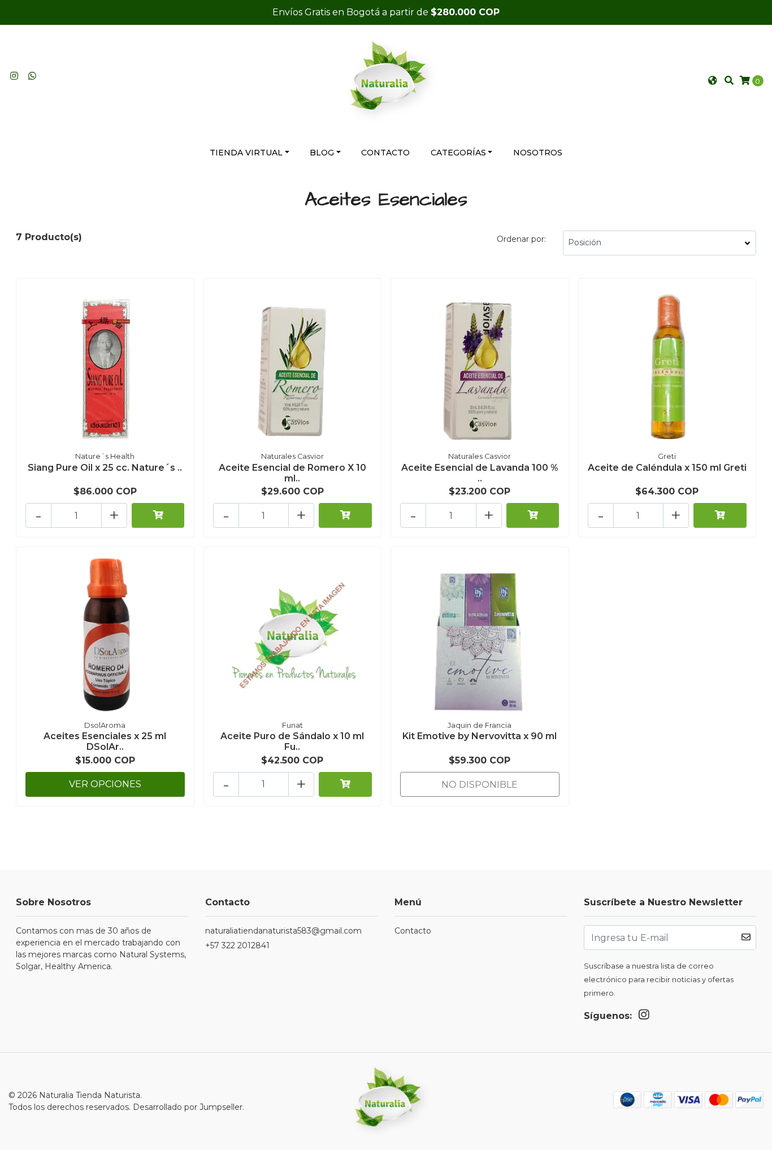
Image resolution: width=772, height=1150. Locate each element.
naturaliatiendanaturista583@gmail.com (283, 931)
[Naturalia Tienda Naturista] (385, 80)
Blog (322, 152)
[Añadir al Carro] (158, 515)
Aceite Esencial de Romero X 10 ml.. (292, 473)
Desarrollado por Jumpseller (187, 1107)
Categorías (458, 152)
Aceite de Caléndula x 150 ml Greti (667, 467)
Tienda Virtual (246, 152)
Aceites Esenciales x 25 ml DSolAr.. (105, 741)
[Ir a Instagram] (14, 76)
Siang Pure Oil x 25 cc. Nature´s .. (105, 467)
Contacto (385, 152)
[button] (712, 81)
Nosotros (537, 152)
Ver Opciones (105, 784)
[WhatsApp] (32, 76)
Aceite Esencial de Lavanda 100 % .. (479, 473)
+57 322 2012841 (237, 945)
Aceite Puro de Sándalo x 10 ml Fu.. (292, 741)
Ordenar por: (521, 239)
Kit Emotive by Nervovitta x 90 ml (479, 736)
